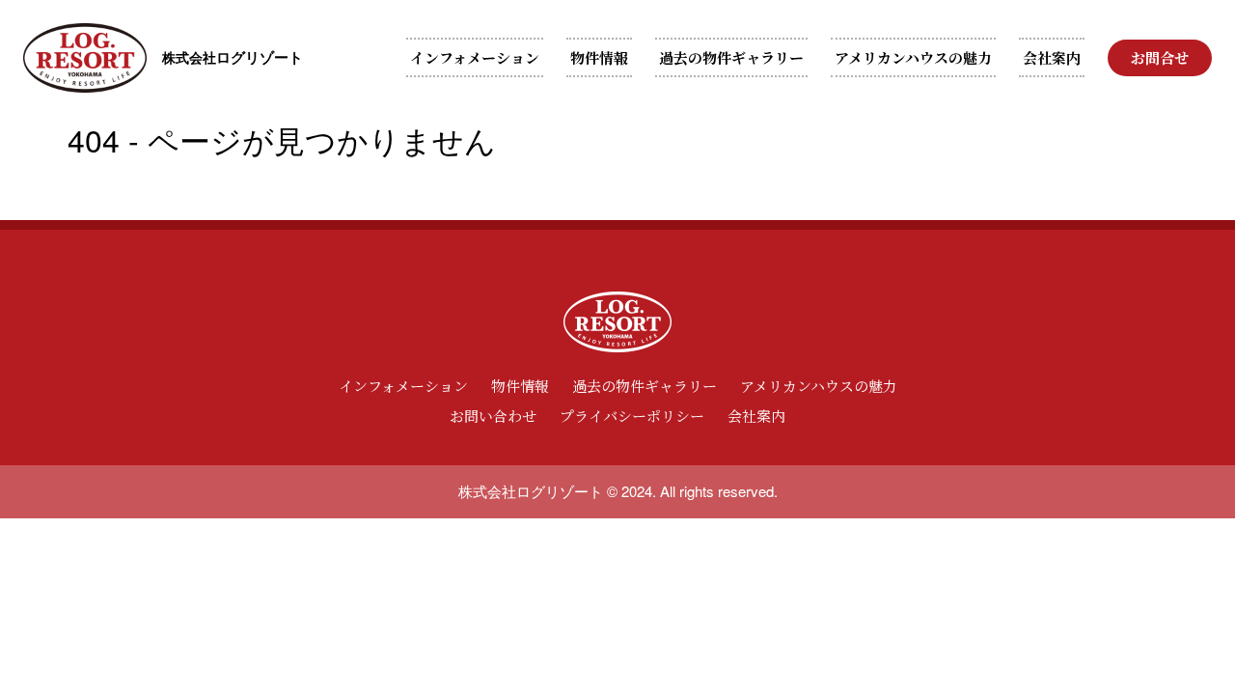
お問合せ (1160, 57)
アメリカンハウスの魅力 (913, 57)
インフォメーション (474, 57)
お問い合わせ (493, 415)
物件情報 (599, 57)
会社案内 (1052, 57)
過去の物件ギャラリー (731, 57)
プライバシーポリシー (632, 415)
